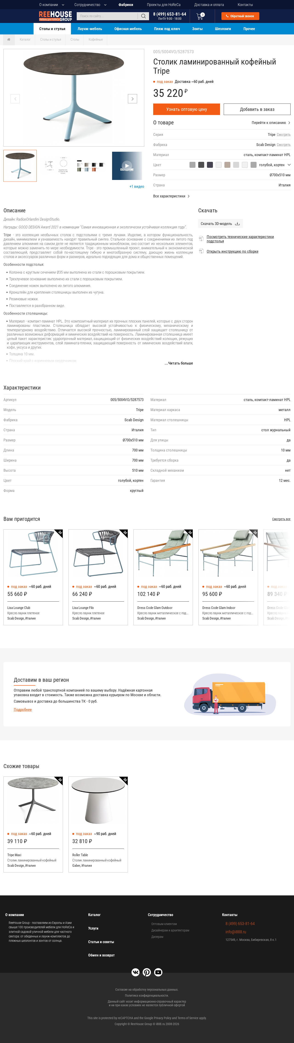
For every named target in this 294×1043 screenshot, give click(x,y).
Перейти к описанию (269, 122)
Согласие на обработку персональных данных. (146, 989)
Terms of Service (188, 1018)
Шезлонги (223, 28)
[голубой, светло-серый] (236, 164)
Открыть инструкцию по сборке (232, 251)
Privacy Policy (162, 1018)
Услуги (93, 928)
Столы (75, 39)
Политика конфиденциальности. (147, 995)
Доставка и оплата (209, 4)
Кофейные (96, 39)
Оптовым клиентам (164, 924)
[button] (132, 98)
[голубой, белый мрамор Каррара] (245, 164)
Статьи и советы (101, 942)
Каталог (25, 39)
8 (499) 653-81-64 (169, 15)
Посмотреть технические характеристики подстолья (240, 238)
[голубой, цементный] (201, 164)
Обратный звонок (242, 16)
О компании (48, 4)
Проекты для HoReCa (164, 4)
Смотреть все (281, 519)
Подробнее (23, 709)
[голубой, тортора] (227, 164)
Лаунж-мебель (90, 28)
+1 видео (137, 186)
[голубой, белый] (218, 164)
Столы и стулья (52, 28)
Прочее (249, 28)
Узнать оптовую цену (186, 109)
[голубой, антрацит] (210, 164)
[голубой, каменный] (253, 164)
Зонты (197, 28)
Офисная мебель (128, 28)
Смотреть (284, 135)
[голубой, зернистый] (192, 164)
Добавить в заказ (257, 109)
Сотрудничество (87, 4)
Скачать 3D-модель (216, 223)
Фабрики (126, 4)
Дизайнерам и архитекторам (170, 930)
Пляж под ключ (167, 28)
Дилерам (157, 937)
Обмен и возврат (101, 955)
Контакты (245, 4)
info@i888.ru (236, 931)
